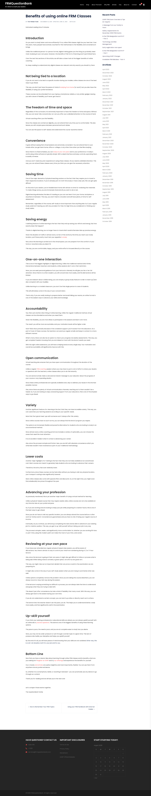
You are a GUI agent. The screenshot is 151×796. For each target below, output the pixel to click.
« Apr (95, 778)
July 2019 (105, 196)
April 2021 (105, 128)
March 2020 (106, 170)
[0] (140, 5)
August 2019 (106, 192)
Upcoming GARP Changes (111, 56)
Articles (114, 5)
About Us (126, 5)
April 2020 (105, 166)
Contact (134, 5)
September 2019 (108, 189)
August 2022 (106, 79)
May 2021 (105, 124)
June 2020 (105, 160)
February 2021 (107, 134)
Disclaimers (64, 753)
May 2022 (105, 86)
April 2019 (105, 205)
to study (64, 237)
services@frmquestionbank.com (39, 752)
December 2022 (108, 73)
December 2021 (107, 102)
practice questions (42, 623)
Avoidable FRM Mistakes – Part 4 (113, 59)
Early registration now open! (112, 47)
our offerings (58, 661)
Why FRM (107, 5)
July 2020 (105, 157)
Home (82, 5)
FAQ (120, 5)
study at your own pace (61, 152)
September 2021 (108, 112)
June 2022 (105, 82)
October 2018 (107, 221)
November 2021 (107, 105)
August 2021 (106, 115)
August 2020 (106, 154)
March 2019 (106, 209)
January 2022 (107, 99)
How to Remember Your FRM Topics (42, 707)
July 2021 (105, 118)
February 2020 (107, 173)
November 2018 (107, 218)
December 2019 (107, 179)
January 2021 (106, 137)
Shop (87, 5)
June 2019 (105, 199)
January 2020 (107, 176)
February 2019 (107, 212)
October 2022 (107, 76)
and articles (39, 665)
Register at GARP (43, 661)
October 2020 (107, 147)
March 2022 (106, 92)
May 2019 (105, 202)
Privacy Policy (64, 749)
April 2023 (105, 69)
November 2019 (107, 183)
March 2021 (106, 131)
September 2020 (108, 150)
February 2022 (107, 95)
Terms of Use (64, 745)
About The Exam (97, 5)
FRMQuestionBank (18, 3)
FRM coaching (41, 369)
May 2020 (105, 163)
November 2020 (107, 144)
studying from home (67, 87)
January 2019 (106, 215)
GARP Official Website (67, 757)
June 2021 (105, 121)
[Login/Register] (144, 4)
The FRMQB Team (33, 21)
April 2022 (105, 89)
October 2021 (107, 108)
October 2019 (107, 186)
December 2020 (108, 141)
